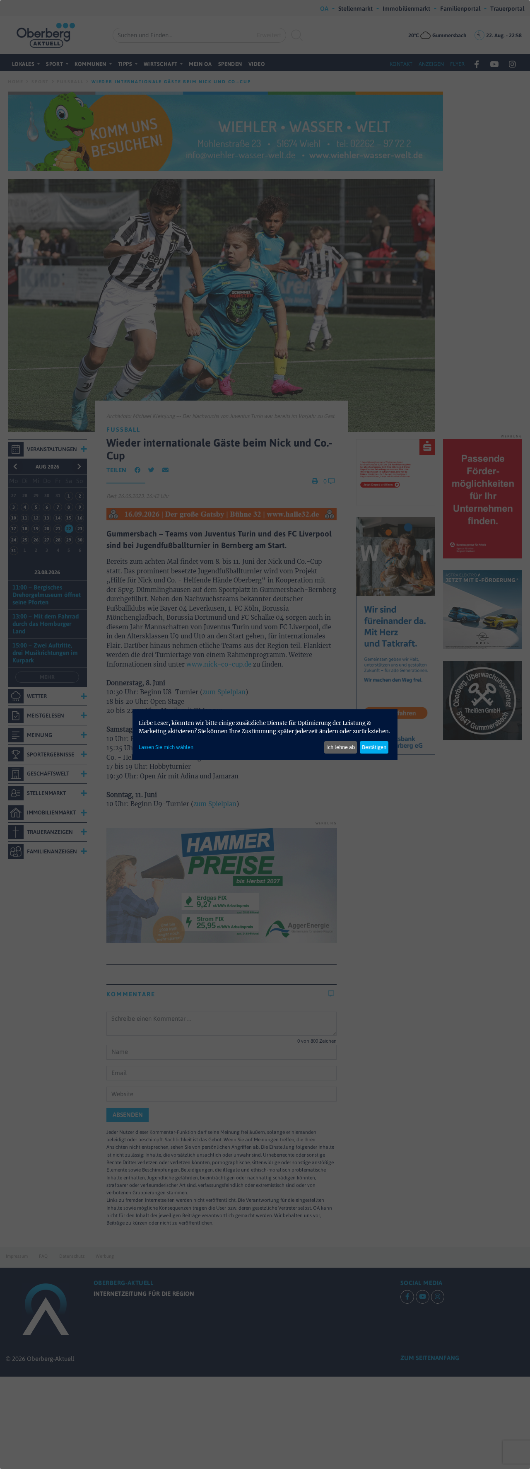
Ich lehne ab (340, 747)
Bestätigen (374, 747)
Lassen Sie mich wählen (166, 747)
